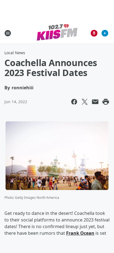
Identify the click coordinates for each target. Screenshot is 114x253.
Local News (14, 52)
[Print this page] (106, 102)
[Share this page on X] (85, 102)
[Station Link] (57, 33)
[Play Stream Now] (105, 33)
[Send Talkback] (94, 33)
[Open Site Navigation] (7, 33)
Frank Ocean (80, 233)
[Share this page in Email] (95, 102)
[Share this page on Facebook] (74, 102)
